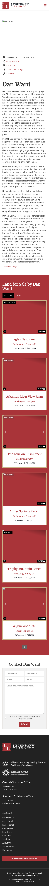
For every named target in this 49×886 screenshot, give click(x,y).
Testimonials (8, 846)
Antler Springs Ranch (24, 511)
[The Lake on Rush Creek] (24, 431)
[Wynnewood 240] (24, 604)
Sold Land (6, 835)
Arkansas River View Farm (24, 396)
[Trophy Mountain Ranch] (24, 546)
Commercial (7, 828)
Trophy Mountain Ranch (24, 569)
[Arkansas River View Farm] (24, 374)
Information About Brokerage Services (24, 879)
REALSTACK (33, 875)
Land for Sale (8, 817)
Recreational (8, 825)
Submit (24, 724)
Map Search (7, 832)
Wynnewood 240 (24, 626)
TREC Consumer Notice (24, 881)
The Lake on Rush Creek (25, 454)
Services (6, 839)
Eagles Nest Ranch (24, 339)
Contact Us (7, 850)
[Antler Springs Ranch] (24, 489)
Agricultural (7, 821)
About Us (6, 843)
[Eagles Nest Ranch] (24, 317)
